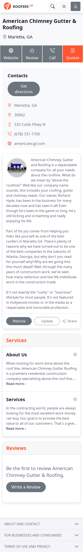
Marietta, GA (20, 37)
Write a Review (25, 487)
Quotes (72, 57)
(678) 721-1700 (27, 133)
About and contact (22, 524)
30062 (19, 114)
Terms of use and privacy (27, 546)
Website (11, 57)
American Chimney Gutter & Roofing (39, 24)
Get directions (24, 88)
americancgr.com (29, 143)
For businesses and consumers (33, 535)
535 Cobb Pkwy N (30, 124)
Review (32, 57)
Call (52, 57)
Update (47, 321)
